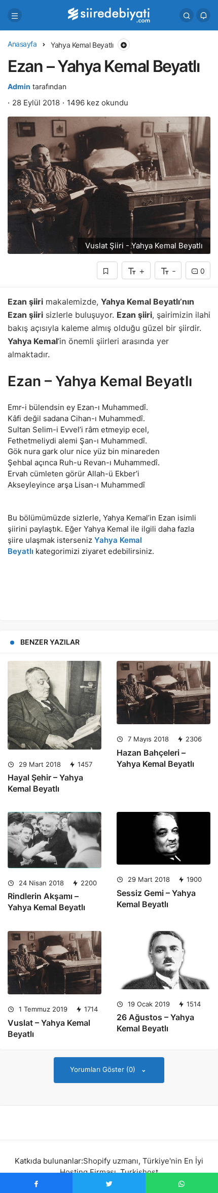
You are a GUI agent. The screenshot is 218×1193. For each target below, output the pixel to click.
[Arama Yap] (186, 15)
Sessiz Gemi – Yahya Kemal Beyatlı (156, 898)
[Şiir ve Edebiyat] (109, 14)
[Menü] (15, 15)
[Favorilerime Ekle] (107, 270)
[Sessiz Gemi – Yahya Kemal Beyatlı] (163, 838)
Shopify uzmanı (110, 1161)
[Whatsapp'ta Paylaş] (182, 1183)
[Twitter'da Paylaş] (108, 1183)
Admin (19, 86)
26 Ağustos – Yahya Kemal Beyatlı (155, 1022)
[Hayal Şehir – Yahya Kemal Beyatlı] (54, 705)
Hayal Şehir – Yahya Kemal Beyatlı (45, 783)
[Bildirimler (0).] (203, 15)
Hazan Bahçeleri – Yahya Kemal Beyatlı (155, 758)
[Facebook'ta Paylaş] (36, 1183)
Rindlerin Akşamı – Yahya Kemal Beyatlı (46, 901)
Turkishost (139, 1172)
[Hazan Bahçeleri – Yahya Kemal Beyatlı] (163, 693)
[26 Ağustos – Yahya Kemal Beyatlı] (163, 960)
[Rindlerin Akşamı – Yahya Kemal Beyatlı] (54, 840)
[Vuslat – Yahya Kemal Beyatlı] (54, 963)
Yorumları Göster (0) (103, 1069)
